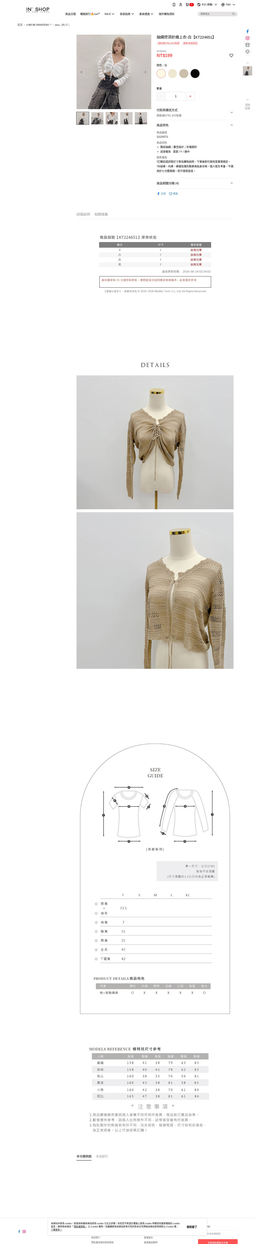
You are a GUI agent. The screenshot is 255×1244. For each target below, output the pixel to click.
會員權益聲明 (150, 1242)
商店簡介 (95, 1237)
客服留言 (148, 1237)
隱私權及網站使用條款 (102, 1242)
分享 (163, 193)
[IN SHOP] (38, 10)
